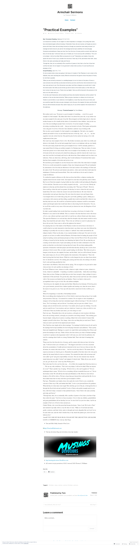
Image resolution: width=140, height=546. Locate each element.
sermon (60, 485)
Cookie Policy (26, 543)
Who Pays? (93, 505)
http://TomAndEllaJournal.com (53, 428)
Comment (92, 528)
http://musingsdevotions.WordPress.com (57, 460)
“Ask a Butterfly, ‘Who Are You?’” (52, 505)
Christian (51, 485)
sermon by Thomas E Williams (57, 33)
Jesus (56, 485)
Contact (72, 20)
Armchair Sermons (70, 12)
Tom (45, 33)
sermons (75, 485)
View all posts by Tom (83, 495)
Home (66, 20)
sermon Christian (68, 485)
